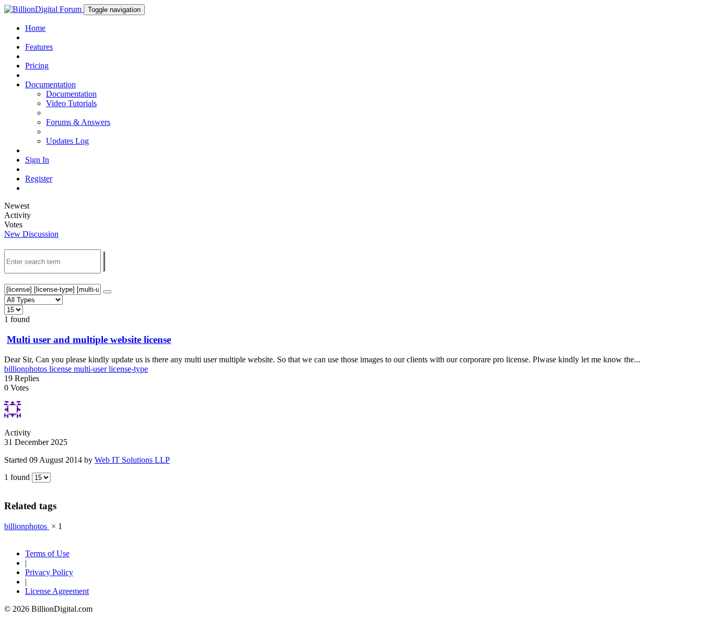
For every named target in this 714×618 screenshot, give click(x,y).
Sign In (37, 159)
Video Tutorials (71, 103)
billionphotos (26, 368)
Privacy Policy (49, 572)
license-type (128, 368)
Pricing (37, 65)
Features (39, 46)
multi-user (91, 368)
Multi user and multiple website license (89, 339)
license (61, 368)
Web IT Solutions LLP (132, 459)
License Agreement (57, 591)
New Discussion (31, 234)
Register (38, 178)
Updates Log (67, 140)
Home (35, 28)
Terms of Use (47, 553)
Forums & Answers (78, 122)
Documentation (71, 93)
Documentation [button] (50, 84)
